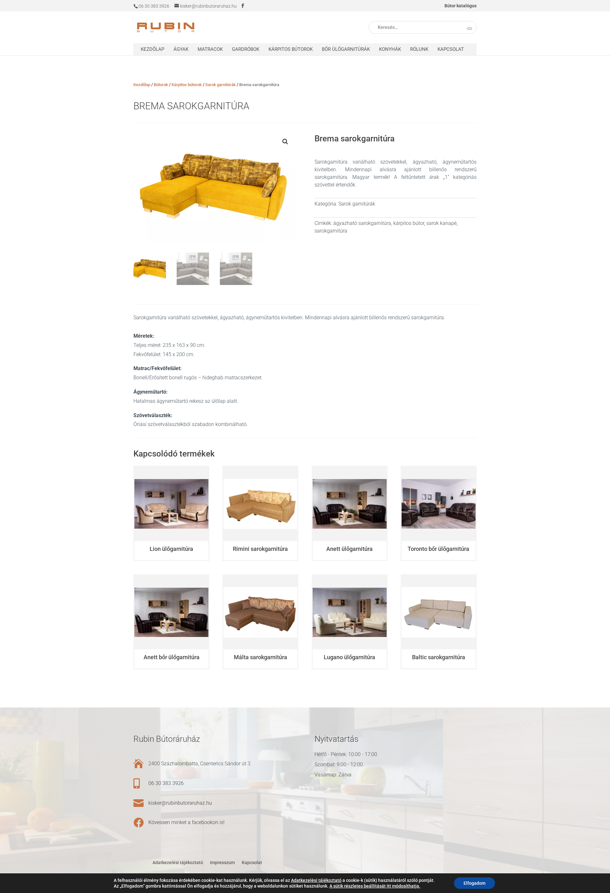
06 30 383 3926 (166, 783)
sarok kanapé (441, 223)
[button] (285, 141)
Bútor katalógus (460, 5)
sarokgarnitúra (331, 231)
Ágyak (180, 49)
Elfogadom (474, 883)
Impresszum (222, 862)
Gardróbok (245, 49)
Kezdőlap (152, 49)
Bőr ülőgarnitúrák (346, 49)
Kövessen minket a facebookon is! (186, 822)
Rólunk (419, 49)
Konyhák (390, 49)
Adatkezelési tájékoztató (177, 862)
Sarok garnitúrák (220, 84)
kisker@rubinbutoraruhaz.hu (180, 803)
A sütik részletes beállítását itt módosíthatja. (374, 886)
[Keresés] (469, 29)
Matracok (210, 49)
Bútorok (161, 84)
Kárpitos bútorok (290, 49)
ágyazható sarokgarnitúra (362, 223)
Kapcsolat (450, 49)
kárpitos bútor (408, 223)
